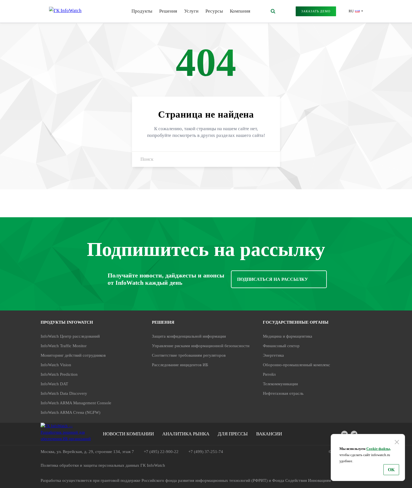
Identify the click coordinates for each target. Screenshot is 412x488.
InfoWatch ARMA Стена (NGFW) (70, 412)
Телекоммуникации (280, 384)
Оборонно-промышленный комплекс (296, 365)
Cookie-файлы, (378, 449)
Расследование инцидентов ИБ (180, 365)
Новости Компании (128, 433)
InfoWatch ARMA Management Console (76, 403)
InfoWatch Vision (56, 365)
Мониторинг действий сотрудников (73, 355)
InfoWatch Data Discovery (64, 393)
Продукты (141, 11)
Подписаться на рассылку (272, 279)
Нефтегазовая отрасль (283, 393)
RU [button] (351, 11)
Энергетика (273, 355)
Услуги (191, 11)
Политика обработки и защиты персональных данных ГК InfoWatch (103, 465)
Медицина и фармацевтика (287, 336)
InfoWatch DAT (54, 384)
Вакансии (269, 433)
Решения (168, 11)
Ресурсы (214, 11)
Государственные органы (295, 322)
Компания (240, 11)
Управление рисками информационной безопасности (200, 346)
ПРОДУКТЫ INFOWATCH (67, 322)
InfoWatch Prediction (59, 374)
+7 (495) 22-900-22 (161, 451)
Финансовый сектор (281, 346)
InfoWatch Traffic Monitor (64, 346)
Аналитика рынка (185, 433)
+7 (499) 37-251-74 (205, 451)
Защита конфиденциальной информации (189, 336)
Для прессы (233, 433)
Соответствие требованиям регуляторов (189, 355)
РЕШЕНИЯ (163, 322)
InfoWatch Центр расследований (70, 336)
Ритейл (269, 374)
